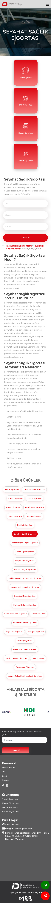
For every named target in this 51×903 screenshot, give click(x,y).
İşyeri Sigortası (15, 516)
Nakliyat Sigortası (36, 631)
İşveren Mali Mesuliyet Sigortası (25, 587)
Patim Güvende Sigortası (15, 614)
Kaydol (16, 750)
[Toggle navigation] (47, 4)
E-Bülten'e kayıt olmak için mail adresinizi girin (22, 733)
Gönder (25, 237)
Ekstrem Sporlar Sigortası (25, 623)
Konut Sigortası (13, 507)
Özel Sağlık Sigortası (25, 552)
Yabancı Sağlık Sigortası (25, 569)
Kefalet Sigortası (25, 525)
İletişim (6, 780)
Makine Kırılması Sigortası (24, 605)
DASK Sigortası (34, 498)
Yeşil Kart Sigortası (14, 631)
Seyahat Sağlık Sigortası (25, 534)
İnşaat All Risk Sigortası (24, 596)
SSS (4, 771)
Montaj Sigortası (24, 640)
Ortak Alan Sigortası (25, 667)
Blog (4, 776)
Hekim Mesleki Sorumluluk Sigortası (25, 578)
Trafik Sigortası (12, 489)
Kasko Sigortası (15, 498)
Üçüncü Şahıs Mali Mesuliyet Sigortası (25, 676)
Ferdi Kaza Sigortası (34, 507)
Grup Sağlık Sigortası (24, 560)
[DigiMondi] (25, 898)
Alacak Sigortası (34, 516)
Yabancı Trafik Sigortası (34, 489)
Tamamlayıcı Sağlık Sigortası (25, 543)
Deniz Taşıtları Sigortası (16, 658)
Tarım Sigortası (39, 614)
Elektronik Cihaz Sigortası (24, 649)
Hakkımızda (8, 767)
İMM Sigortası (38, 658)
